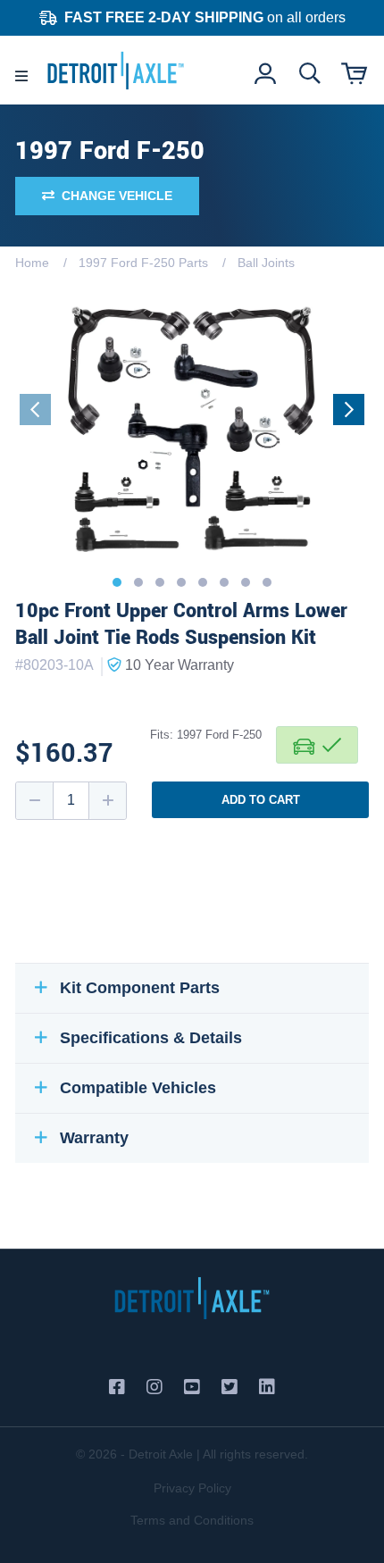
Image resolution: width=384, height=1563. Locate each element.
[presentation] (35, 409)
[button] (117, 582)
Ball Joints (266, 262)
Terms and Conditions (192, 1520)
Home (32, 262)
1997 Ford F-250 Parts (143, 262)
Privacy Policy (192, 1488)
